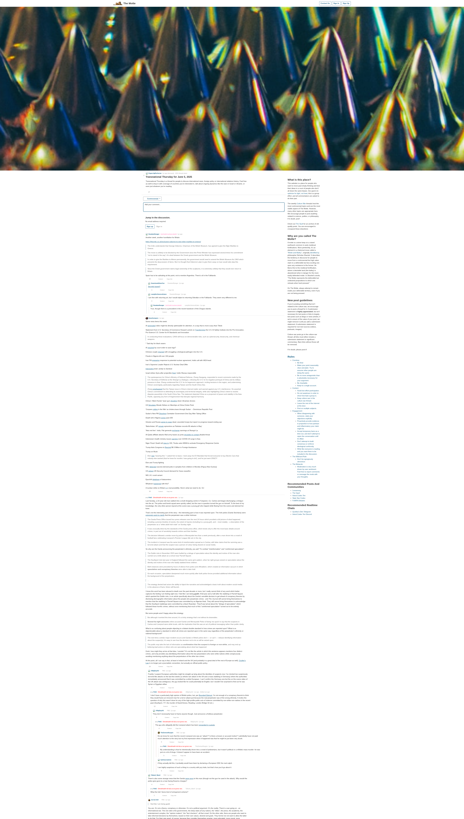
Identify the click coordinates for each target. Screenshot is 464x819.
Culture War (301, 203)
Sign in (159, 226)
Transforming (200, 330)
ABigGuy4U (189, 692)
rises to (166, 443)
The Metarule (297, 464)
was (152, 456)
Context (160, 279)
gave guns (189, 778)
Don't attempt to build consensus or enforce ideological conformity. (305, 443)
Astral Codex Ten (298, 495)
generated (152, 326)
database (156, 479)
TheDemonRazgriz (201, 746)
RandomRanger (173, 283)
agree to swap (166, 422)
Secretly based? (154, 287)
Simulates (152, 405)
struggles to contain (191, 435)
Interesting (150, 369)
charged (161, 352)
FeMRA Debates (298, 501)
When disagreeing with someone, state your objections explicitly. (306, 415)
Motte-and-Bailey (294, 253)
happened (157, 484)
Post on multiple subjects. (307, 408)
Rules (291, 356)
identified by (314, 253)
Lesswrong (296, 490)
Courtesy (295, 360)
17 (149, 192)
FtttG (163, 671)
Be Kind (300, 363)
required (151, 348)
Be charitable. (302, 383)
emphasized (157, 389)
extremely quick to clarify (155, 515)
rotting (155, 409)
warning (175, 439)
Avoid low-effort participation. (308, 391)
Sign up (150, 226)
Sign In (336, 3)
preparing (156, 360)
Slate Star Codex (298, 498)
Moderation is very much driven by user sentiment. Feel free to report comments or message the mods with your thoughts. (308, 472)
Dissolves (162, 414)
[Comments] (316, 3)
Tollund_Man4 (190, 789)
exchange (176, 430)
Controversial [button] (153, 199)
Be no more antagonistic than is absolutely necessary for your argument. (308, 377)
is (166, 488)
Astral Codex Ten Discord (302, 514)
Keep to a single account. (307, 386)
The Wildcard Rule (299, 456)
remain (161, 426)
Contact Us (325, 3)
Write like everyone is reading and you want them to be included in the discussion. (308, 451)
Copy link (169, 279)
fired (174, 373)
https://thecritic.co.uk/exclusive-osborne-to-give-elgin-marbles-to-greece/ (173, 242)
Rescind (168, 447)
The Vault (299, 224)
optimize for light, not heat (297, 193)
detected (153, 467)
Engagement (297, 411)
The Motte (129, 3)
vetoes (150, 471)
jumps (163, 418)
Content (295, 388)
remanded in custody (207, 725)
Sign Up (346, 3)
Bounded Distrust (205, 695)
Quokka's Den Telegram (301, 512)
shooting (173, 401)
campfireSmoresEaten (192, 305)
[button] (154, 173)
